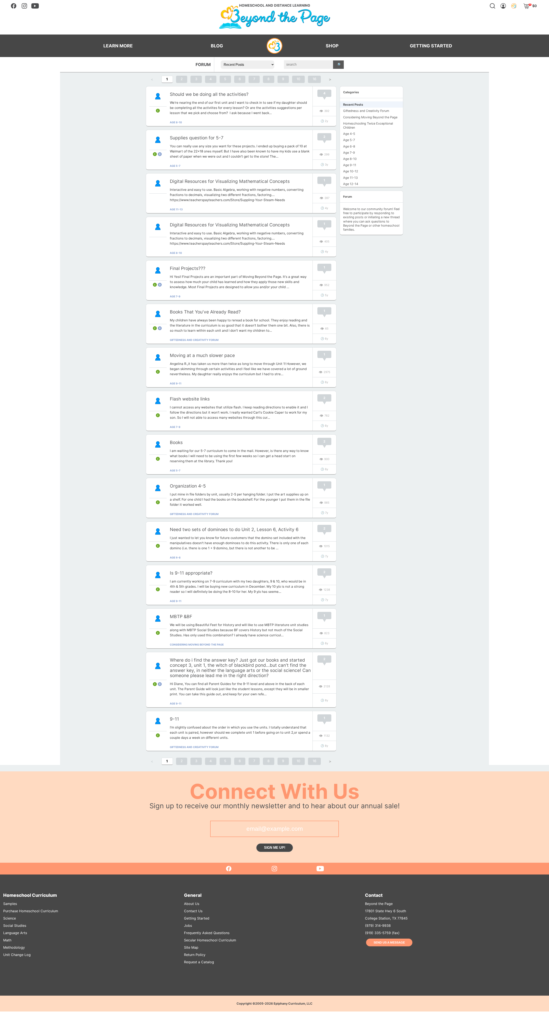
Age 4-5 (349, 133)
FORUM (203, 64)
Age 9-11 (349, 165)
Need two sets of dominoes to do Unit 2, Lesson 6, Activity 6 (234, 529)
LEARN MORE (118, 45)
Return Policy (194, 955)
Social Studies (14, 925)
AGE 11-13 (176, 209)
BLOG (217, 45)
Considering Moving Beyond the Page (370, 117)
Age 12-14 (350, 184)
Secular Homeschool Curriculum (210, 940)
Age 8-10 (350, 159)
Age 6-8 (349, 146)
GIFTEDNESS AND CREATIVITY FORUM (194, 340)
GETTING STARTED (431, 45)
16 (314, 79)
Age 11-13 (350, 177)
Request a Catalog (199, 962)
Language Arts (15, 933)
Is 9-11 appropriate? (191, 573)
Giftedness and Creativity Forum (366, 111)
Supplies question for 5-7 (196, 137)
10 (298, 79)
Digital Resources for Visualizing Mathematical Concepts (230, 181)
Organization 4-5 (188, 486)
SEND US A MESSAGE (389, 942)
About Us (191, 904)
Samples (10, 904)
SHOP (332, 45)
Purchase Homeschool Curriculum (30, 911)
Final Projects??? (187, 268)
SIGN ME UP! (274, 847)
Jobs (188, 925)
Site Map (191, 947)
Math (7, 940)
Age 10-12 (350, 171)
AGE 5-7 (175, 165)
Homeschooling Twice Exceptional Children (368, 125)
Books (176, 442)
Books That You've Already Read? (205, 312)
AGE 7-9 (175, 296)
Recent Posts (353, 104)
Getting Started (196, 918)
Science (9, 918)
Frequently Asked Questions (206, 933)
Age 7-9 (349, 152)
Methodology (14, 947)
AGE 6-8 (175, 557)
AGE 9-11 (175, 383)
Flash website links (190, 399)
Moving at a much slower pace (202, 355)
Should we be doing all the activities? (209, 94)
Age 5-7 (349, 140)
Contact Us (193, 911)
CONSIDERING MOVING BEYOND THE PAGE (197, 644)
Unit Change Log (17, 955)
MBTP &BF (181, 616)
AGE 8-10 (176, 122)
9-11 (174, 719)
